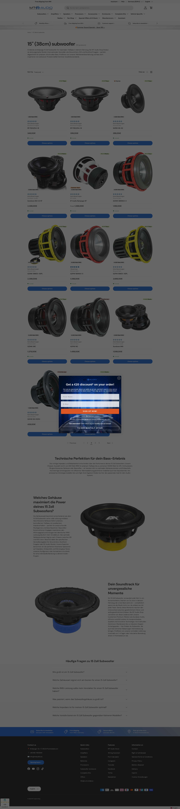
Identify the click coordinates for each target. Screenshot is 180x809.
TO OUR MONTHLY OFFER (90, 428)
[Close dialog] (119, 378)
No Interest (90, 416)
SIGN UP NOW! (90, 411)
